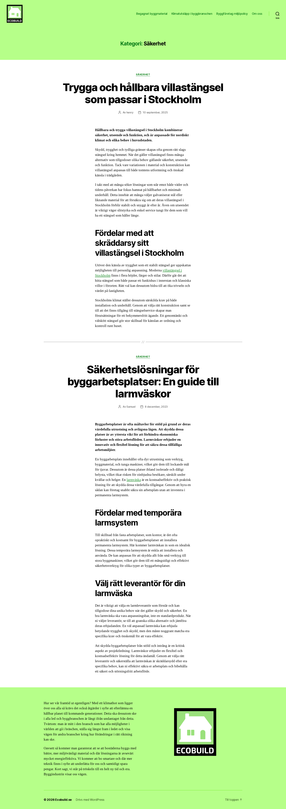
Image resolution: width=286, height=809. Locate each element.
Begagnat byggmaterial (151, 13)
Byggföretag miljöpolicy (232, 13)
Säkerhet (143, 74)
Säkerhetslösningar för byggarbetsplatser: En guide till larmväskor (143, 381)
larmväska (134, 480)
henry (129, 112)
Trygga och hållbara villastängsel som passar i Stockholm (143, 93)
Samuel (130, 406)
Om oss (257, 13)
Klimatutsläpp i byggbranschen (191, 13)
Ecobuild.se (63, 799)
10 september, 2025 (155, 112)
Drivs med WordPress (90, 799)
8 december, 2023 (156, 406)
